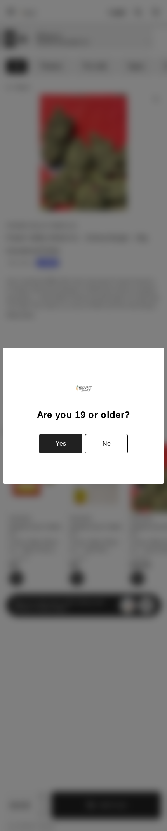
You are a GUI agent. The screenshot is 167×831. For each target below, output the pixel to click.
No (107, 443)
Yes (61, 443)
